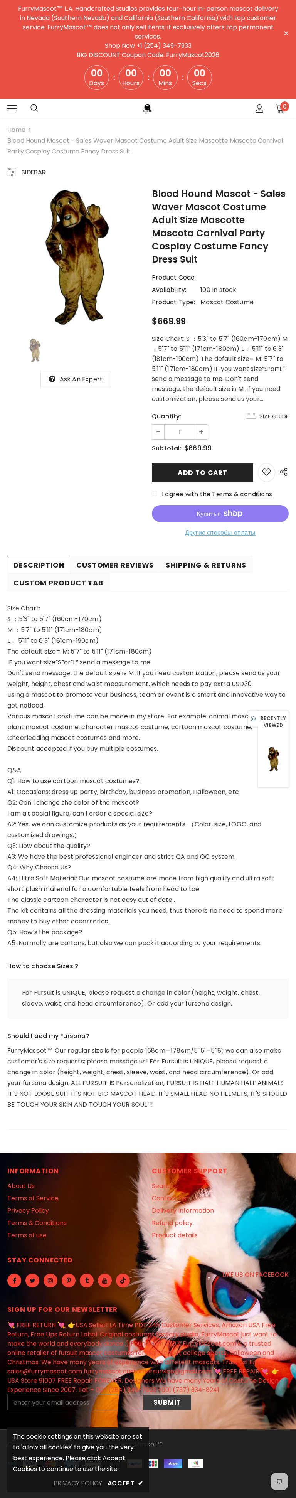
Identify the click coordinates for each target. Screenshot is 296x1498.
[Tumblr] (87, 1280)
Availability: (169, 289)
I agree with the (186, 494)
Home (16, 129)
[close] (286, 33)
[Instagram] (50, 1280)
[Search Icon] (34, 108)
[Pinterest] (69, 1280)
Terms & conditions (242, 494)
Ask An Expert (81, 379)
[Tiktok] (123, 1280)
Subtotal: (167, 448)
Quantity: (167, 416)
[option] (75, 258)
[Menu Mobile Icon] (12, 108)
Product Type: (173, 302)
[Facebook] (14, 1280)
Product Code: (174, 277)
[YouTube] (105, 1280)
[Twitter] (32, 1280)
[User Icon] (260, 108)
